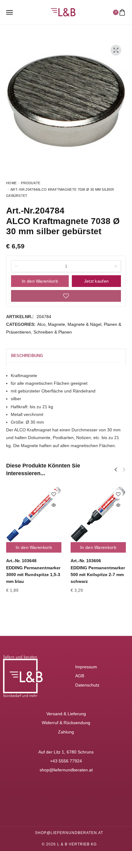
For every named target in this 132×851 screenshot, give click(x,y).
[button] (116, 469)
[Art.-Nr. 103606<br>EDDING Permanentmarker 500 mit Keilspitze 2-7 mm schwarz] (98, 514)
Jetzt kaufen (96, 281)
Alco (41, 324)
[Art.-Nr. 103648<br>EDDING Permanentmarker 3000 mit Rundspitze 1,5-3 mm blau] (33, 514)
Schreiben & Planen (52, 332)
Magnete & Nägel (84, 324)
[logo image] (63, 11)
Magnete (56, 324)
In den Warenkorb (40, 281)
